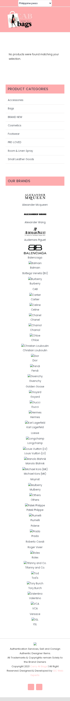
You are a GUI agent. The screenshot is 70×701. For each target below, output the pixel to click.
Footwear (14, 134)
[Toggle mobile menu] (62, 19)
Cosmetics (14, 125)
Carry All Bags (38, 666)
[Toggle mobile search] (56, 19)
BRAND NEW (15, 117)
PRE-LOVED (14, 142)
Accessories (15, 100)
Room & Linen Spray (20, 151)
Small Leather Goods (21, 159)
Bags (11, 108)
